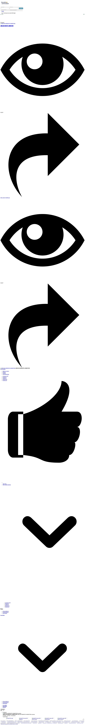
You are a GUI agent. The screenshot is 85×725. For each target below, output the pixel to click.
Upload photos (3, 709)
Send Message (7, 197)
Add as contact (2, 197)
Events (5, 380)
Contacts (5, 376)
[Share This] (42, 196)
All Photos (5, 613)
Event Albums (5, 612)
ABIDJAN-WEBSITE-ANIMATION (6, 26)
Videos (4, 378)
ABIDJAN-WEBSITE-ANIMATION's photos (26, 714)
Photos (4, 377)
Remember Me (4, 9)
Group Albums (6, 611)
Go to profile (2, 369)
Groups (5, 379)
